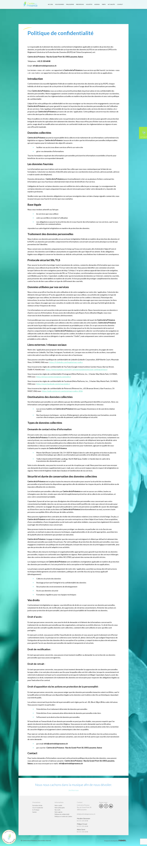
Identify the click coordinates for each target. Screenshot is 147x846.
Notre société (58, 805)
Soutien (34, 812)
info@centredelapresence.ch (86, 814)
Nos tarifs (57, 810)
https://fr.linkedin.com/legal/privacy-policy (66, 362)
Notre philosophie (60, 807)
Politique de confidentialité (62, 814)
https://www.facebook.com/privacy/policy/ (53, 384)
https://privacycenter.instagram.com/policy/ (53, 377)
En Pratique (35, 810)
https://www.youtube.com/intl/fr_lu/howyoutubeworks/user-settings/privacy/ (77, 369)
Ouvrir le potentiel (37, 807)
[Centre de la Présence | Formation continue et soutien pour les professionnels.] (30, 4)
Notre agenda (58, 812)
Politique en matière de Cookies (63, 816)
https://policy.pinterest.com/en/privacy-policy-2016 (62, 391)
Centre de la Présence (83, 805)
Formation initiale (37, 805)
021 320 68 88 (83, 821)
